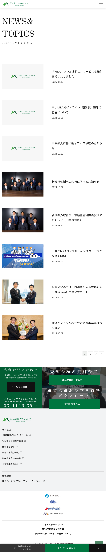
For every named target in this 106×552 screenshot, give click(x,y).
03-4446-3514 (21, 405)
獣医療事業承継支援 (11, 458)
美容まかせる (8, 447)
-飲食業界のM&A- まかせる (15, 435)
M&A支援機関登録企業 (53, 529)
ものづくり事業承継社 (12, 441)
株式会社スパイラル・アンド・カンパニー (22, 481)
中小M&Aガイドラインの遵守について (53, 533)
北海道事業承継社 (10, 464)
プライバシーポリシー (53, 525)
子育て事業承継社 (10, 452)
